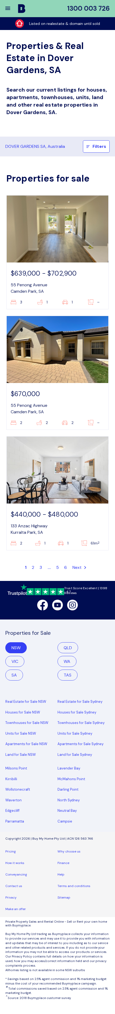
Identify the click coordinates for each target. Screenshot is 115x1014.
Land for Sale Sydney (74, 754)
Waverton (13, 800)
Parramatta (14, 821)
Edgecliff (12, 810)
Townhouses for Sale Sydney (81, 722)
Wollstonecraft (17, 789)
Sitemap (63, 897)
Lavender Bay (68, 768)
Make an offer (15, 909)
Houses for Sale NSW (22, 712)
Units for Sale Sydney (74, 733)
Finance (63, 863)
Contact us (13, 886)
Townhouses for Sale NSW (26, 722)
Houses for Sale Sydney (76, 712)
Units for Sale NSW (20, 733)
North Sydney (68, 800)
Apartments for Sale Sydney (80, 744)
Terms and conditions (73, 886)
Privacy (11, 897)
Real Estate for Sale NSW (25, 701)
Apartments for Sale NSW (26, 744)
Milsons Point (16, 768)
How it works (14, 863)
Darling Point (67, 789)
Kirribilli (11, 779)
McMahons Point (71, 779)
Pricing (10, 851)
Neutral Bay (67, 810)
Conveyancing (16, 874)
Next (77, 567)
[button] (11, 8)
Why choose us (68, 851)
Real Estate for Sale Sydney (79, 701)
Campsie (64, 821)
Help (60, 874)
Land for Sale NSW (20, 754)
